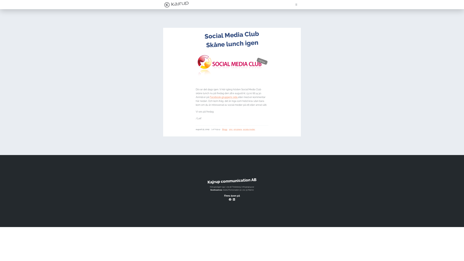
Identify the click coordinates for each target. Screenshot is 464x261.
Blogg (224, 129)
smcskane (238, 129)
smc (231, 129)
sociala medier (249, 129)
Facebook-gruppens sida (224, 97)
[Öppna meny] (296, 4)
